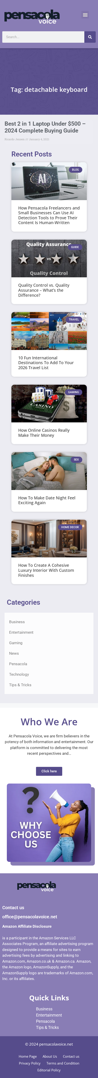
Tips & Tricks (20, 685)
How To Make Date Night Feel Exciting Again (46, 500)
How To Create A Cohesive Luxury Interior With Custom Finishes (46, 570)
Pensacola (18, 664)
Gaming (16, 643)
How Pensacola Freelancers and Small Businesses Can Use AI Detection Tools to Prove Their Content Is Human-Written (49, 215)
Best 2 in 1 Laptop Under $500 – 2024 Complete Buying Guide (45, 127)
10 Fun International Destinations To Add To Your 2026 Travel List (46, 362)
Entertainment (21, 632)
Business (17, 622)
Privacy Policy (30, 1063)
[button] (85, 15)
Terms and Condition (62, 1063)
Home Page (28, 1056)
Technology (19, 674)
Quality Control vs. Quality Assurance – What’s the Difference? (43, 290)
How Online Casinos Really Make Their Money (44, 432)
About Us (50, 1056)
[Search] (90, 37)
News (14, 653)
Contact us (71, 1056)
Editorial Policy (49, 1070)
